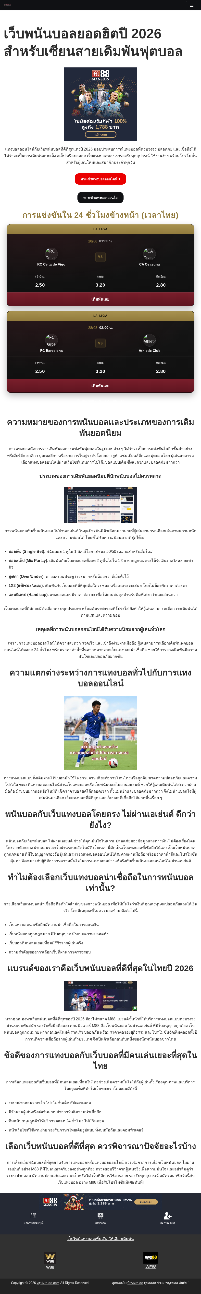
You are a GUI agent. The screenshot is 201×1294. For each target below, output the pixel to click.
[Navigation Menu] (191, 5)
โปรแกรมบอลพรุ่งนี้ (33, 1223)
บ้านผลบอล (135, 1283)
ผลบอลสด (100, 1223)
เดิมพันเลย (100, 299)
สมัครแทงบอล (167, 1223)
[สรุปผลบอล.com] (9, 5)
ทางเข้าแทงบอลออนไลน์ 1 (100, 179)
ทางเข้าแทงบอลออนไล (100, 198)
